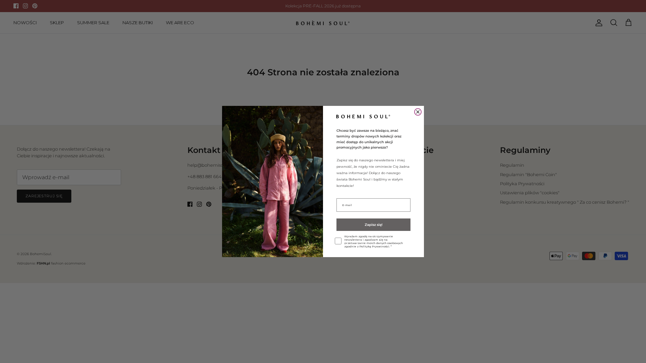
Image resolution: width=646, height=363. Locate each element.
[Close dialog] (418, 112)
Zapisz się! (374, 225)
